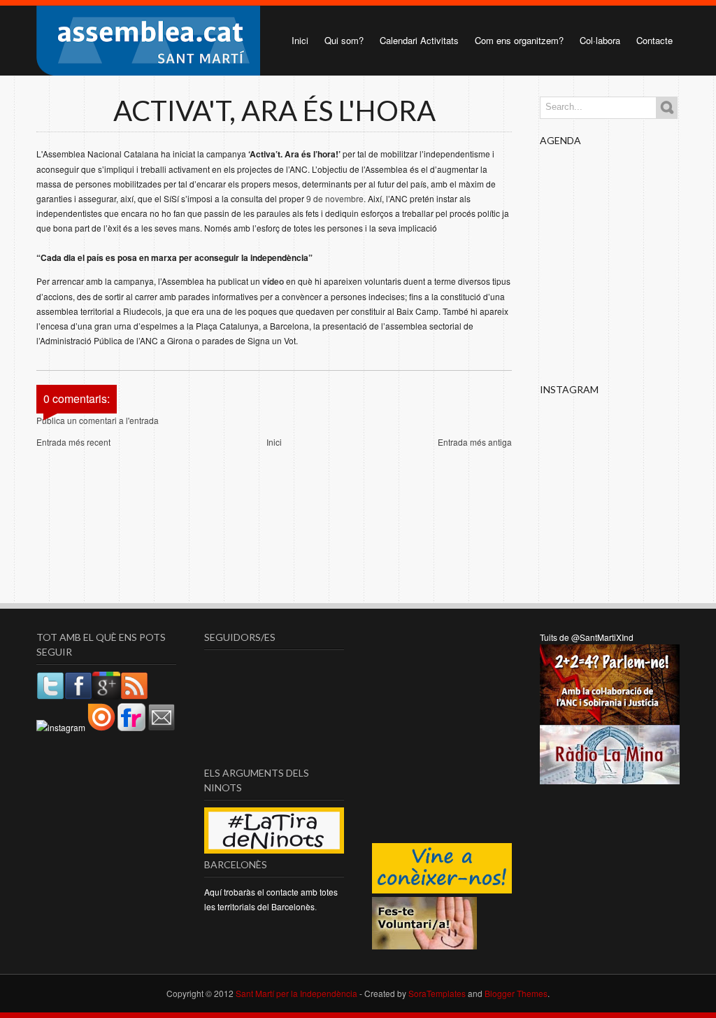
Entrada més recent (73, 442)
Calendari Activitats (419, 40)
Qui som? (344, 40)
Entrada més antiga (475, 442)
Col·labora (600, 40)
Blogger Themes (516, 993)
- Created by (411, 993)
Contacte (654, 40)
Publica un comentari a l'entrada (97, 420)
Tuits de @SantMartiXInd (586, 637)
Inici (300, 40)
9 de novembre (335, 198)
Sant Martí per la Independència (296, 993)
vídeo (273, 281)
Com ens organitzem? (519, 40)
